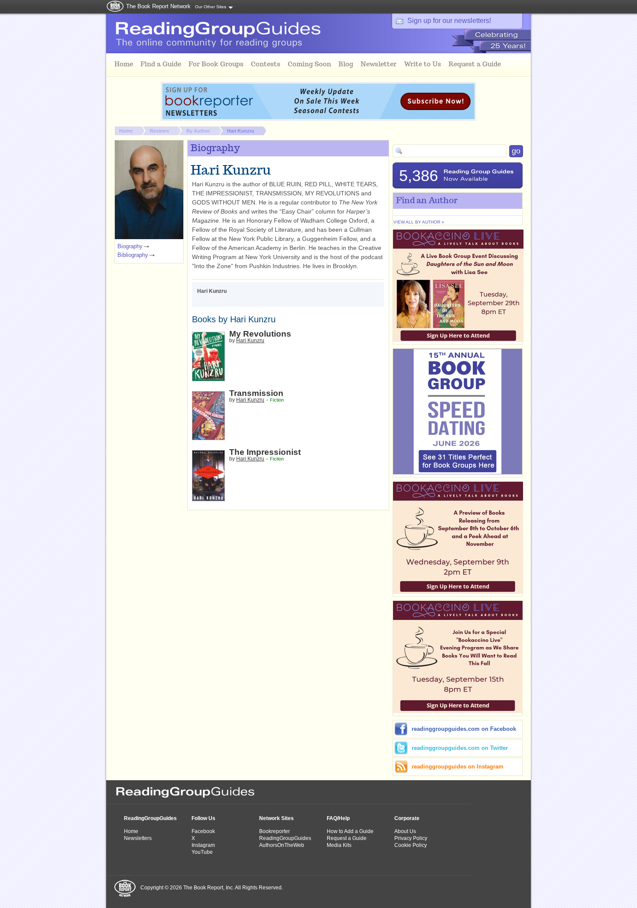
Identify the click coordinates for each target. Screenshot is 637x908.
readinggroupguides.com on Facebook (464, 729)
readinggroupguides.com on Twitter (460, 748)
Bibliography (132, 255)
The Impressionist (265, 452)
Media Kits (339, 845)
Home (126, 130)
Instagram (203, 845)
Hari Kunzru (240, 130)
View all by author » (418, 222)
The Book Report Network (158, 6)
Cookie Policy (410, 845)
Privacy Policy (410, 838)
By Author (198, 130)
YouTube (202, 852)
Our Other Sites (210, 6)
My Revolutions (260, 333)
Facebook (203, 831)
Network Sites (276, 818)
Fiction (277, 399)
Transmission (256, 393)
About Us (405, 831)
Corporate (406, 818)
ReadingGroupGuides (150, 818)
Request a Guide (347, 838)
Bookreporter (274, 831)
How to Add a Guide (350, 831)
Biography (130, 246)
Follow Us (203, 818)
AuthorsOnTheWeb (281, 845)
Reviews (159, 130)
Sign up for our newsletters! (449, 20)
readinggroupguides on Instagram (458, 766)
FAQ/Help (338, 818)
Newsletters (138, 838)
